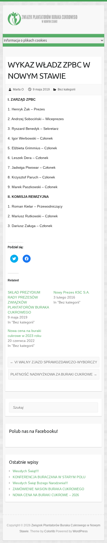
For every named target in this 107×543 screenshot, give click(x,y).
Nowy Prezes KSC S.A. (72, 292)
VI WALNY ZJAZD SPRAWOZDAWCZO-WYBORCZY (53, 362)
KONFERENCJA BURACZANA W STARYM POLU (49, 477)
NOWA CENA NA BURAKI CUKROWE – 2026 (46, 495)
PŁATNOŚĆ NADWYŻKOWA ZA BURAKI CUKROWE (53, 374)
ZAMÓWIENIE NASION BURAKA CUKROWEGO (48, 489)
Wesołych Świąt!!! (26, 471)
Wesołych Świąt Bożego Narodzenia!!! (40, 483)
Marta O (18, 89)
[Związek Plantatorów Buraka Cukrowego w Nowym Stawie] (42, 19)
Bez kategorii (66, 89)
